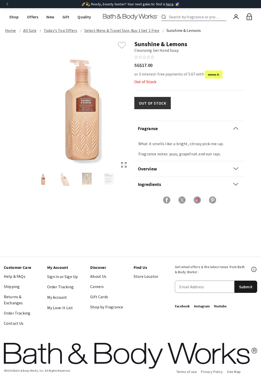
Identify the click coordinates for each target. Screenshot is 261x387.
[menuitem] (14, 17)
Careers (97, 286)
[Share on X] (182, 200)
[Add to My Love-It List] (122, 45)
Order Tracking (17, 313)
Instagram (202, 306)
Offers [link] (32, 16)
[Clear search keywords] (224, 17)
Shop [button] (14, 16)
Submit (246, 286)
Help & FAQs (14, 276)
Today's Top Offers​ (60, 30)
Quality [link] (84, 16)
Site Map (234, 371)
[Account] (236, 16)
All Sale (29, 30)
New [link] (50, 16)
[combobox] (194, 17)
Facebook (182, 306)
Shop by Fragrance (106, 306)
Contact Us (14, 323)
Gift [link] (66, 16)
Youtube (220, 306)
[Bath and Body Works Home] (130, 17)
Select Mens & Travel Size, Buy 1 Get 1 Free (121, 30)
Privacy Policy (212, 371)
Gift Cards (99, 296)
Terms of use (186, 371)
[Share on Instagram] (197, 200)
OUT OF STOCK (152, 103)
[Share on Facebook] (166, 200)
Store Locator (146, 276)
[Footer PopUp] (254, 269)
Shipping (12, 286)
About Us (98, 276)
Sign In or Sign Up (62, 276)
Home (10, 30)
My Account (57, 297)
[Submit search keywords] (163, 16)
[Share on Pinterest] (212, 200)
